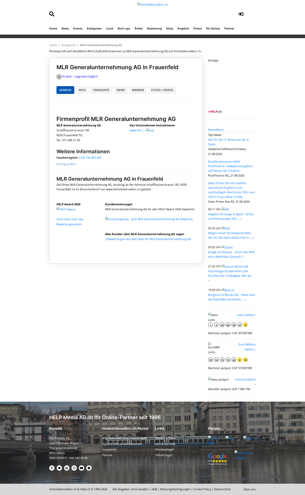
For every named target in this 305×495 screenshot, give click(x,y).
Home (53, 28)
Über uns (249, 489)
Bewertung (154, 28)
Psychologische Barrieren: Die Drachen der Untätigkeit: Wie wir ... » (231, 275)
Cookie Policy (202, 489)
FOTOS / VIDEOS (162, 90)
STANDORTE (101, 90)
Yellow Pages (163, 455)
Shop (169, 28)
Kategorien (94, 28)
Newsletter (109, 449)
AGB (154, 489)
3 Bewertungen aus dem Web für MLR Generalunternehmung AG (148, 239)
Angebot (183, 28)
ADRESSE (65, 90)
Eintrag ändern (66, 164)
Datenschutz (222, 489)
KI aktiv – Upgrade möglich (80, 76)
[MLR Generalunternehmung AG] (69, 209)
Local (109, 28)
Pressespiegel (164, 449)
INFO (82, 90)
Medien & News (165, 438)
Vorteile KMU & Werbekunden (122, 444)
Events (78, 28)
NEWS (121, 90)
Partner (229, 28)
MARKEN (138, 90)
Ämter (138, 28)
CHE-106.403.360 (90, 158)
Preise (197, 28)
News (65, 28)
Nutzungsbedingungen (175, 489)
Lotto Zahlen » (246, 315)
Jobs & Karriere (165, 444)
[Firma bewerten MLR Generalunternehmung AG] (117, 219)
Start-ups (123, 28)
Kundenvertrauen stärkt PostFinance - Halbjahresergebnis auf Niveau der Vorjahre (230, 166)
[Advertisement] (234, 85)
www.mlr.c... (137, 130)
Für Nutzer (213, 28)
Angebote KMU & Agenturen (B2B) (124, 438)
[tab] (211, 130)
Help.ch (85, 489)
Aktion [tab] (219, 130)
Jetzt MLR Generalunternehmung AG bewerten (162, 219)
